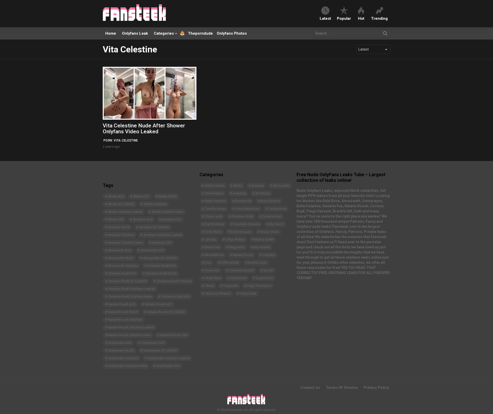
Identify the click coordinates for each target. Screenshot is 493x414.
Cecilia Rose (277, 209)
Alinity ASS (116, 196)
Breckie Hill (243, 201)
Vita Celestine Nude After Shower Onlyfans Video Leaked (144, 129)
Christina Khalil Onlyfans (174, 281)
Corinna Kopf (272, 216)
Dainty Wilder (214, 224)
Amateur (257, 185)
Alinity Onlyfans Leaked (125, 212)
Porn (107, 140)
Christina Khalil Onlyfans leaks (130, 296)
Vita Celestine (126, 140)
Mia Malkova (214, 255)
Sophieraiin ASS (120, 343)
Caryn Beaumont (247, 209)
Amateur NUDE (119, 227)
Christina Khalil (242, 216)
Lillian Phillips (235, 239)
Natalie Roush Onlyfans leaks (129, 335)
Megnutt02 (237, 247)
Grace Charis (269, 232)
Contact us (310, 387)
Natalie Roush (243, 255)
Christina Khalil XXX (175, 296)
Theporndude (197, 33)
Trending (379, 18)
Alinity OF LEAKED (121, 204)
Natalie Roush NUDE (123, 312)
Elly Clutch (276, 224)
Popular (344, 18)
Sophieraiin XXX (168, 366)
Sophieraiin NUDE (121, 350)
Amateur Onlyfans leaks (125, 242)
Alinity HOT (141, 196)
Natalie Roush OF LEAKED (166, 312)
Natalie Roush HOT (159, 304)
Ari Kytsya (262, 193)
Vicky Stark (248, 293)
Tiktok (209, 286)
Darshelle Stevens (246, 224)
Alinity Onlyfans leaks (167, 212)
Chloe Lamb (214, 216)
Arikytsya (239, 193)
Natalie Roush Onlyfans (125, 320)
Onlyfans (268, 255)
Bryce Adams (270, 201)
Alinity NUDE (167, 196)
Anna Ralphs (214, 193)
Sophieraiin (238, 278)
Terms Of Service (342, 387)
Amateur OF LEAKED (154, 227)
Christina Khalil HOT (122, 273)
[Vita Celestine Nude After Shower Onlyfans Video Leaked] (149, 93)
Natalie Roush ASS (122, 304)
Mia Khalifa (262, 247)
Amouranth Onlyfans (123, 266)
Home (110, 33)
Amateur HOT (172, 219)
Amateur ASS (143, 219)
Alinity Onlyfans (155, 204)
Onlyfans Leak (135, 33)
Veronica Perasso (218, 293)
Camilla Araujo (215, 209)
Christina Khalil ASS (161, 266)
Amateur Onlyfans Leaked (163, 235)
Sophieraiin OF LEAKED (160, 350)
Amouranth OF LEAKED (160, 258)
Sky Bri (268, 270)
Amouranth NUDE (121, 258)
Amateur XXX (162, 242)
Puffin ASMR (230, 263)
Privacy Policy (376, 387)
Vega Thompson (259, 286)
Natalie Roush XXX (174, 335)
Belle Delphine (215, 201)
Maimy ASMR (264, 239)
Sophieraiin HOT (153, 343)
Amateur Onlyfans (121, 235)
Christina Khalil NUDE (161, 273)
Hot (361, 18)
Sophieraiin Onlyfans (123, 358)
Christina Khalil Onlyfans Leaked (131, 289)
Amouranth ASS (119, 250)
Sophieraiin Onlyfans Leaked (169, 358)
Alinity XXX (116, 219)
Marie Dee (212, 247)
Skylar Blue (213, 278)
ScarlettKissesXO (241, 270)
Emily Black (213, 232)
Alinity (237, 185)
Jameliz (210, 239)
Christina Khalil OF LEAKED (127, 281)
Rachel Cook (257, 263)
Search (385, 34)
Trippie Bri (230, 286)
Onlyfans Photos (232, 33)
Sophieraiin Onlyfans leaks (127, 366)
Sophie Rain (264, 278)
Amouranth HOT (152, 250)
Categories (164, 33)
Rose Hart (212, 270)
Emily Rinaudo (241, 232)
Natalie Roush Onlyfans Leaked (131, 327)
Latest (325, 18)
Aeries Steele (214, 185)
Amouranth (281, 185)
